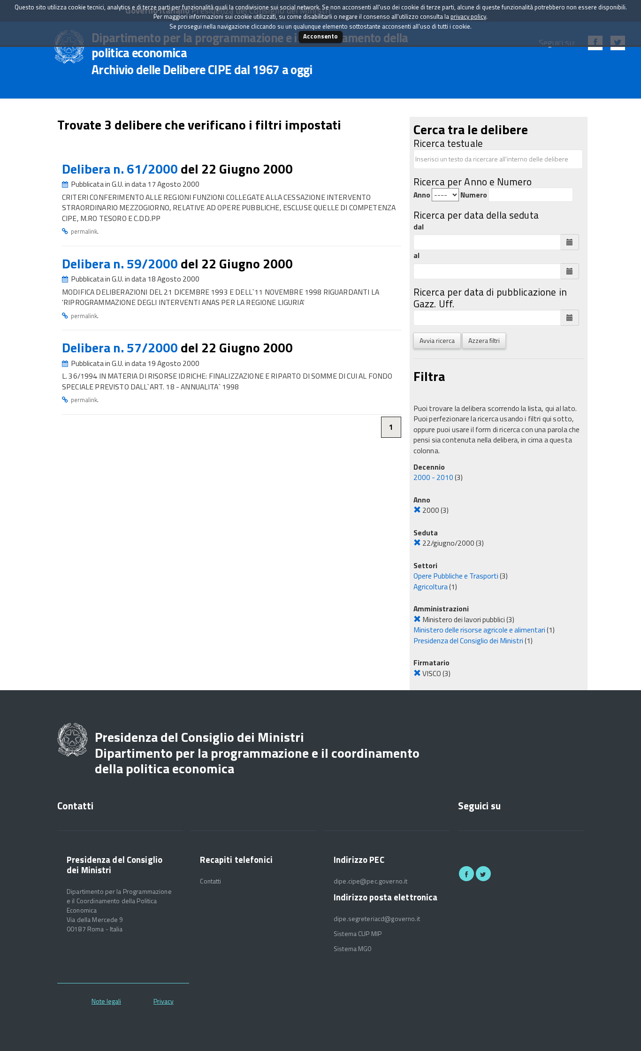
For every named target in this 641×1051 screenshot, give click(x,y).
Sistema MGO (353, 948)
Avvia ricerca (437, 340)
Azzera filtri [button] (484, 340)
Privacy (163, 1001)
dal (418, 226)
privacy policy (468, 16)
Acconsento (320, 36)
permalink (84, 231)
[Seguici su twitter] (483, 873)
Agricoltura (430, 586)
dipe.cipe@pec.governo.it (370, 881)
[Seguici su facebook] (466, 873)
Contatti (210, 881)
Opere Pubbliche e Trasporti (455, 575)
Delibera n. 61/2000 (121, 169)
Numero (473, 195)
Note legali (106, 1001)
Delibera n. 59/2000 (121, 263)
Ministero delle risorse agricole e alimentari (479, 629)
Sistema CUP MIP (358, 933)
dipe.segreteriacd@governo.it (377, 918)
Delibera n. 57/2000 (121, 347)
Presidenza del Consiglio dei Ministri (468, 640)
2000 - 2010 (433, 477)
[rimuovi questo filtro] (417, 510)
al (416, 255)
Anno (421, 195)
